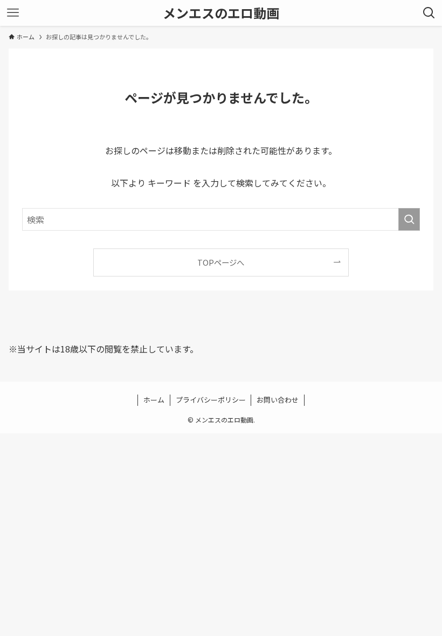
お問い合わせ (278, 400)
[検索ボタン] (429, 13)
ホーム (153, 400)
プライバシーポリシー (211, 400)
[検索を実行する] (409, 219)
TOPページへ (220, 262)
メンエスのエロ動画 (221, 12)
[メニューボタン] (13, 13)
